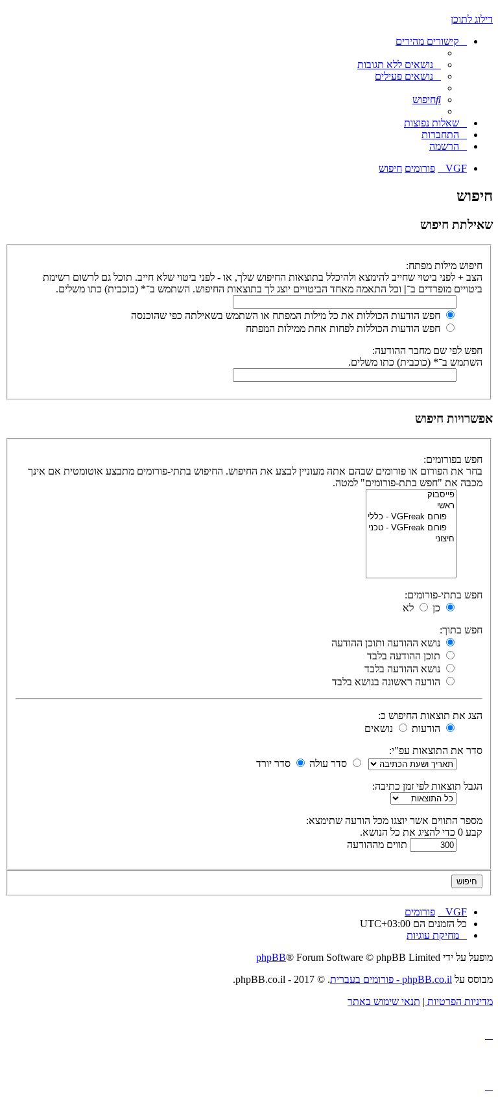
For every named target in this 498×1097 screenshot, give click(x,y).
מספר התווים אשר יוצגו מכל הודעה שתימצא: (394, 820)
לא (409, 607)
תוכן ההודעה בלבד (405, 655)
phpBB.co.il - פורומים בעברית (391, 979)
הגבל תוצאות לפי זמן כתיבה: (427, 786)
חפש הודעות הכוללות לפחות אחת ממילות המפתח (344, 328)
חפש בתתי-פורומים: (443, 594)
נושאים (380, 728)
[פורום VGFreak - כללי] (411, 517)
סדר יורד (274, 763)
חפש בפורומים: (452, 459)
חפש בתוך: (461, 629)
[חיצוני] (411, 539)
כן (438, 607)
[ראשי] (411, 506)
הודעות (427, 728)
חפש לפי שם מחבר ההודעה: (427, 350)
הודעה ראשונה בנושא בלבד (387, 681)
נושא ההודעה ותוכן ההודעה (387, 642)
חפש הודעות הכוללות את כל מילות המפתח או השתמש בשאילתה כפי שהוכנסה (287, 315)
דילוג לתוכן (472, 19)
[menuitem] (399, 64)
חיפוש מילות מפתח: (444, 265)
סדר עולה (329, 763)
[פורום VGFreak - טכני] (411, 528)
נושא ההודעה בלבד (403, 668)
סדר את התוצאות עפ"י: (435, 750)
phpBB (271, 957)
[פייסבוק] (411, 495)
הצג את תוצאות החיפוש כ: (430, 715)
